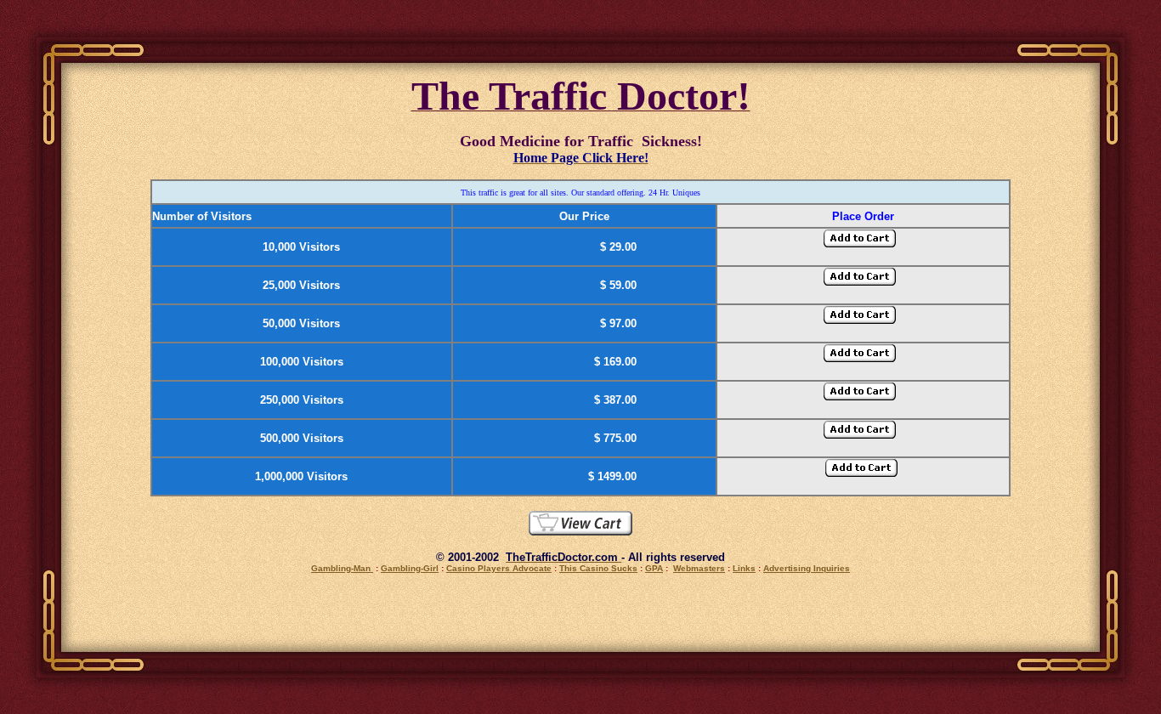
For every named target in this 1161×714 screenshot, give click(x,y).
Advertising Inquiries (806, 568)
